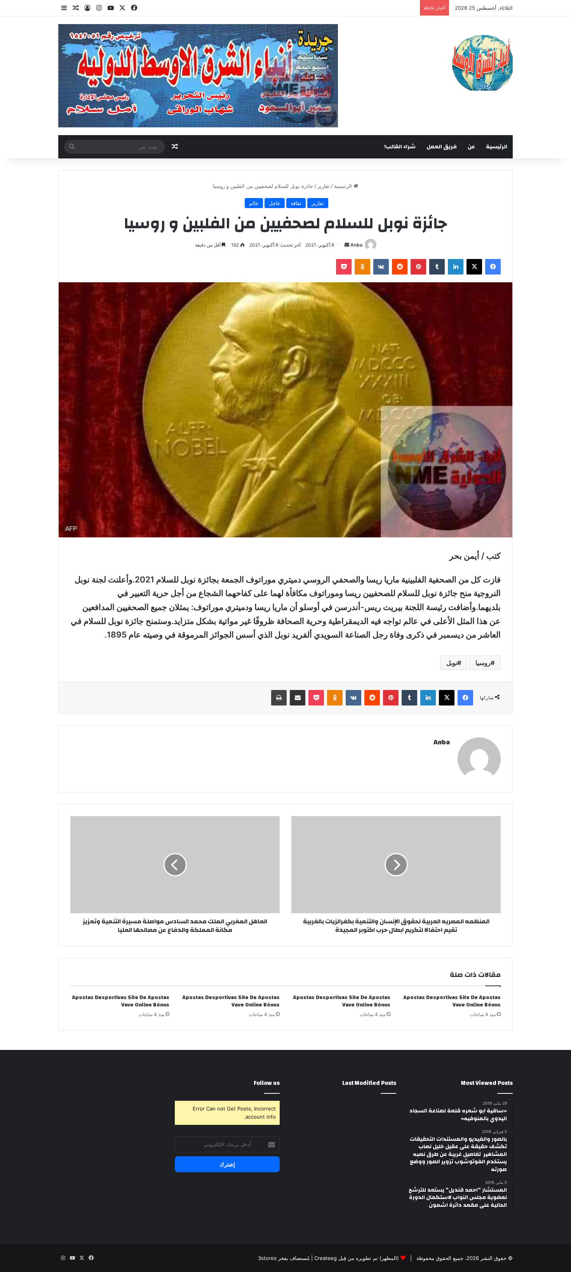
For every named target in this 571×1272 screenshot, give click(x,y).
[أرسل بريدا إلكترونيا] (347, 245)
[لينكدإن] (455, 267)
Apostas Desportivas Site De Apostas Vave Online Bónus (452, 1001)
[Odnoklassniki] (362, 267)
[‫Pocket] (344, 267)
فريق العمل (442, 147)
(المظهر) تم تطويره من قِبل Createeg (356, 1258)
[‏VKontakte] (381, 267)
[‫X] (474, 267)
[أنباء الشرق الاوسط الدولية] (482, 62)
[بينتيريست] (418, 267)
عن (471, 147)
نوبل (451, 663)
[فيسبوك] (493, 267)
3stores (267, 1258)
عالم (254, 203)
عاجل (274, 203)
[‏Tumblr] (437, 267)
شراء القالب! (400, 147)
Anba (356, 245)
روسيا (483, 663)
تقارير (323, 186)
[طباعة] (279, 698)
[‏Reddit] (399, 267)
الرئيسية (496, 147)
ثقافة (296, 203)
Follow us (267, 1083)
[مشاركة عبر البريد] (297, 698)
